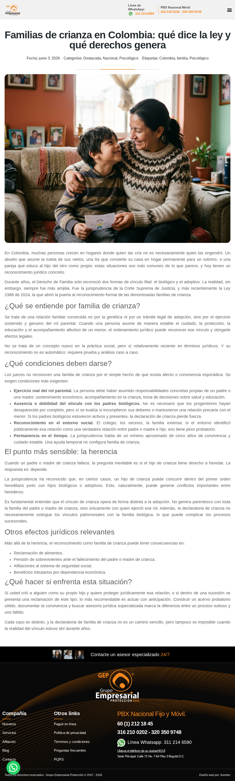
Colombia (167, 58)
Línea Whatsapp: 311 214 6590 (160, 742)
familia (182, 58)
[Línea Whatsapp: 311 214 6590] (121, 743)
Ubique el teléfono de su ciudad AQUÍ (141, 751)
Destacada (92, 58)
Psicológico (128, 58)
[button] (229, 10)
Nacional (110, 58)
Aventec (225, 775)
